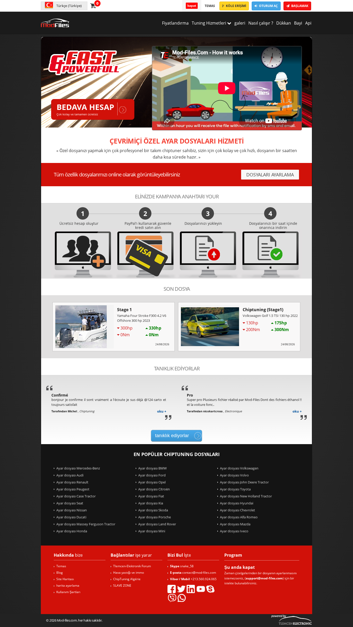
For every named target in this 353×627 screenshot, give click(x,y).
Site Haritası (65, 579)
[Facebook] (171, 589)
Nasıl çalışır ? (260, 23)
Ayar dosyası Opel (152, 482)
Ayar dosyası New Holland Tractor (246, 496)
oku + (161, 411)
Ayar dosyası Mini (151, 531)
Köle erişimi (235, 6)
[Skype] (210, 589)
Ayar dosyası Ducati (71, 517)
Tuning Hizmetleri (209, 23)
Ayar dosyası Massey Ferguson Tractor (85, 524)
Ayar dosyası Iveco (234, 531)
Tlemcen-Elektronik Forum (132, 566)
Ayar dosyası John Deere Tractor (244, 482)
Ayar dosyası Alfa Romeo (239, 517)
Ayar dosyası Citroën (154, 489)
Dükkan (283, 23)
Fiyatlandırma (175, 23)
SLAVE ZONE (122, 585)
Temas (210, 6)
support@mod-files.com (264, 578)
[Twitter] (181, 589)
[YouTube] (200, 589)
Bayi (298, 23)
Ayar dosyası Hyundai (236, 503)
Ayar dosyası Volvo (234, 475)
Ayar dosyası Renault (72, 482)
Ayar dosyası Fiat (151, 496)
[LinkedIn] (191, 589)
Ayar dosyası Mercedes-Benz (78, 468)
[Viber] (171, 598)
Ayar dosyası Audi (69, 475)
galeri (239, 23)
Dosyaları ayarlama (270, 174)
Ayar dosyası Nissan (71, 510)
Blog (59, 572)
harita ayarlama (67, 585)
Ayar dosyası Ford (152, 475)
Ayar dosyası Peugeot (72, 489)
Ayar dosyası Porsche (154, 517)
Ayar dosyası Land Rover (157, 524)
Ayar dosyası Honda (71, 531)
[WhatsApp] (182, 598)
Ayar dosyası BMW (152, 468)
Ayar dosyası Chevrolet (237, 510)
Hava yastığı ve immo (128, 572)
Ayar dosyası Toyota (235, 489)
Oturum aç (268, 6)
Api (308, 23)
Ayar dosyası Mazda (235, 524)
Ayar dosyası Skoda (153, 510)
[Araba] (93, 5)
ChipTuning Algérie (127, 579)
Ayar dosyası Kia (150, 503)
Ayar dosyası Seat (69, 503)
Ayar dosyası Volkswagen (239, 468)
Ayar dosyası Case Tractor (76, 496)
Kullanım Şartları (68, 592)
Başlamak (299, 6)
